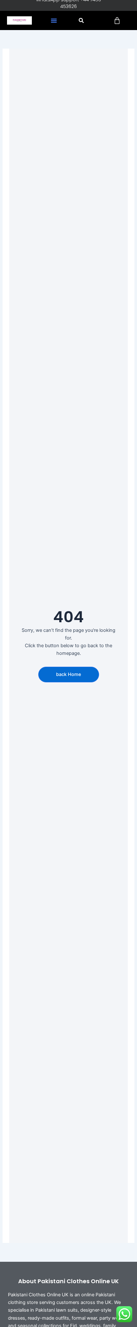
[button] (54, 20)
